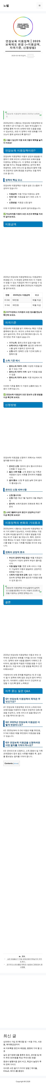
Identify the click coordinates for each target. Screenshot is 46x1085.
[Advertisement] (23, 86)
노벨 (6, 5)
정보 (23, 956)
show (16, 763)
